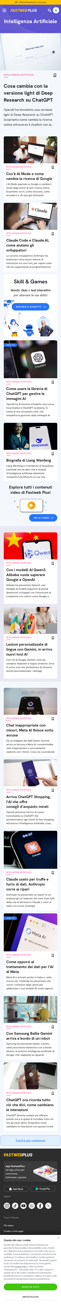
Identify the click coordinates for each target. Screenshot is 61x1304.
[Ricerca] (50, 10)
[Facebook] (40, 1205)
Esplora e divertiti (29, 306)
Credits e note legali (13, 1231)
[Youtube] (23, 1205)
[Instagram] (7, 1205)
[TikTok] (15, 1205)
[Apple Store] (16, 1189)
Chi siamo (8, 1225)
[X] (48, 1205)
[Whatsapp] (32, 1205)
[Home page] (24, 10)
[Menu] (4, 10)
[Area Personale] (56, 10)
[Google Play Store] (42, 1189)
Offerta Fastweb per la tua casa (32, 2)
